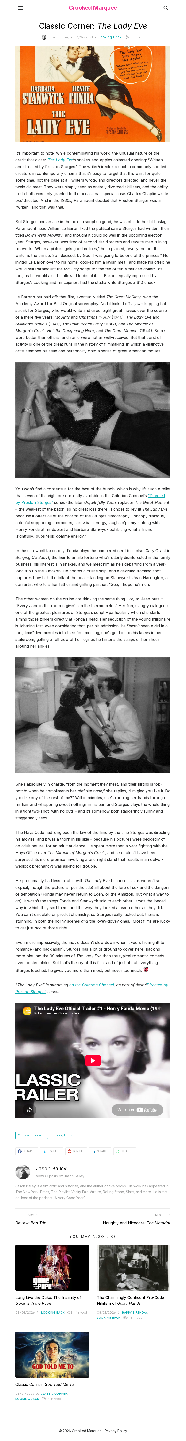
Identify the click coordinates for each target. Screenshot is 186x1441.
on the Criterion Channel (91, 984)
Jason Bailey (58, 37)
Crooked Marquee (93, 7)
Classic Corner (54, 1393)
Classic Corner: (45, 1384)
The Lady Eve (60, 160)
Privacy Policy (116, 1431)
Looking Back (109, 37)
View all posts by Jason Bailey (60, 1176)
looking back (62, 1135)
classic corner (31, 1135)
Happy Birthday (134, 1312)
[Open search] (165, 8)
